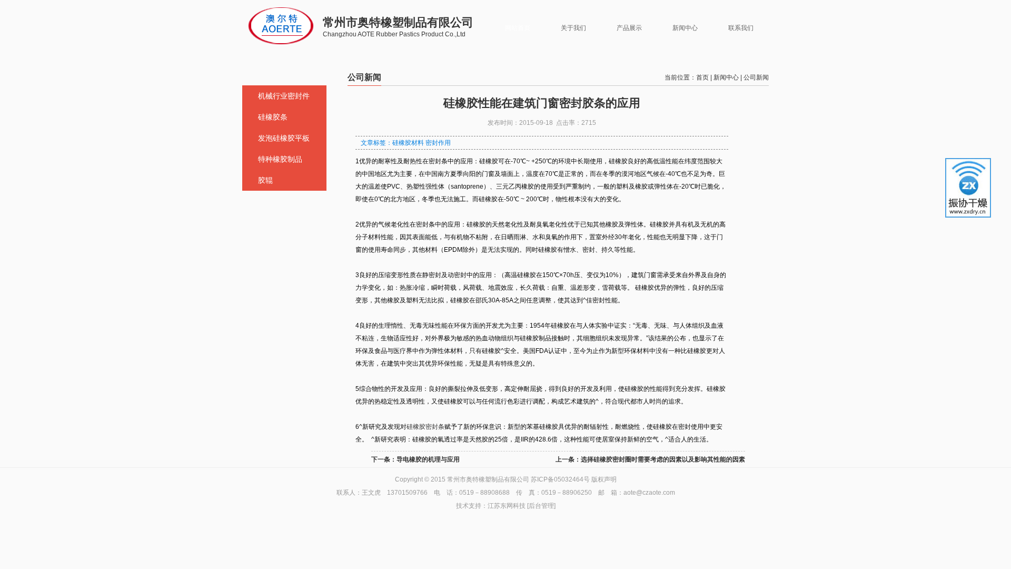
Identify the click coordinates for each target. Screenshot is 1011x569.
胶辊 (265, 180)
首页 (702, 77)
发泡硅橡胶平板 (284, 138)
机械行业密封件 (284, 96)
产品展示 (629, 28)
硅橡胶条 (273, 117)
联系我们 (741, 28)
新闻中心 (685, 28)
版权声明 (604, 479)
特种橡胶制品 (280, 159)
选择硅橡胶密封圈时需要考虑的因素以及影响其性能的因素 (663, 459)
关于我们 (573, 28)
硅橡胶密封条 (425, 426)
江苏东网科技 (507, 505)
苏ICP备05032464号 (560, 479)
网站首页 (517, 28)
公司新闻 (756, 77)
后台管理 (541, 505)
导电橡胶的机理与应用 (428, 459)
